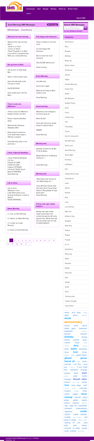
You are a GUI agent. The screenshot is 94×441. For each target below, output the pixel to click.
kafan (84, 376)
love (67, 31)
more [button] (28, 13)
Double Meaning (71, 84)
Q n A (67, 244)
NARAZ (84, 394)
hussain (67, 364)
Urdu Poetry (69, 306)
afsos (75, 315)
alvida (67, 318)
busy (85, 340)
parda (84, 400)
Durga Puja (69, 89)
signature (68, 411)
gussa (83, 358)
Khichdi (67, 192)
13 (8, 244)
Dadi (85, 343)
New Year (68, 225)
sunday (67, 417)
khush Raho (80, 379)
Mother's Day (70, 216)
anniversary (78, 31)
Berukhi (84, 334)
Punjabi (67, 240)
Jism (84, 373)
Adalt (85, 313)
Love (66, 202)
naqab (75, 394)
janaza (67, 373)
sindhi (83, 411)
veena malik (82, 420)
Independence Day (72, 174)
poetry (68, 403)
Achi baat (76, 312)
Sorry (67, 291)
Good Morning (26, 30)
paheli (75, 400)
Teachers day (70, 296)
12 (53, 240)
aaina (66, 312)
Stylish (67, 414)
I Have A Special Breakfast (18, 152)
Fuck (75, 352)
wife (75, 425)
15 (17, 244)
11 (49, 240)
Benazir (67, 334)
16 (21, 244)
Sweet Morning (13, 208)
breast (67, 340)
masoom (83, 388)
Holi (66, 169)
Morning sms (41, 143)
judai (75, 376)
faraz (66, 352)
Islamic (67, 188)
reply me (73, 406)
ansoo (67, 326)
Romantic (68, 273)
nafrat (66, 394)
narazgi (68, 397)
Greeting (68, 159)
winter (84, 425)
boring (84, 337)
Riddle (67, 268)
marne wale (69, 388)
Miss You (68, 211)
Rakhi (67, 258)
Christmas (68, 70)
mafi (85, 385)
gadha (66, 355)
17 (26, 244)
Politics (67, 235)
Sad (66, 277)
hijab (78, 361)
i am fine (77, 364)
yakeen (73, 431)
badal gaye (70, 328)
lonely (84, 382)
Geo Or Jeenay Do (72, 136)
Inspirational (69, 178)
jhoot (76, 373)
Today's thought (70, 301)
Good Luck (69, 145)
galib (72, 355)
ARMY (76, 326)
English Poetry (70, 103)
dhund (66, 346)
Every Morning (42, 76)
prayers (76, 403)
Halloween (68, 164)
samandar (82, 406)
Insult (67, 183)
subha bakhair (80, 414)
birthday (72, 31)
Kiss (66, 197)
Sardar (67, 282)
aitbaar (84, 315)
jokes (66, 376)
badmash (83, 328)
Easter (67, 93)
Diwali (67, 79)
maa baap (76, 385)
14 (12, 244)
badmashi (68, 331)
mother (78, 391)
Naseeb (78, 397)
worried (67, 428)
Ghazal (68, 358)
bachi (84, 326)
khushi (67, 382)
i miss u (72, 367)
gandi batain (81, 355)
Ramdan (68, 263)
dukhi (74, 349)
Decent (67, 75)
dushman (83, 349)
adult (66, 315)
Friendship (69, 126)
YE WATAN (81, 431)
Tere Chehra (77, 417)
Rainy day (68, 254)
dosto (85, 346)
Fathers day (69, 117)
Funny (67, 131)
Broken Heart (72, 9)
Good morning (42, 106)
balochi (84, 331)
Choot (77, 343)
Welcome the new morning (18, 36)
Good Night (69, 155)
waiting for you (72, 423)
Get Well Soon (70, 141)
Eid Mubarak (69, 98)
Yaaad (84, 428)
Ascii (39, 9)
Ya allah (76, 428)
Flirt (66, 122)
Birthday (54, 9)
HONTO (84, 361)
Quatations (69, 249)
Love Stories (69, 207)
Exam (67, 108)
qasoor (84, 403)
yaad (66, 431)
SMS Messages (13, 30)
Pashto (67, 230)
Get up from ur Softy (16, 64)
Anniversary (30, 9)
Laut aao (76, 382)
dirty (76, 345)
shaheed (68, 408)
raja (66, 406)
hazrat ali (69, 361)
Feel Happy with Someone (46, 36)
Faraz (67, 112)
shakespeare (81, 408)
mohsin (67, 391)
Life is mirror (12, 183)
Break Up (62, 9)
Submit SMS (80, 18)
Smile (67, 287)
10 (45, 240)
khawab (67, 379)
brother (76, 340)
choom (67, 343)
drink (66, 349)
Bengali (45, 9)
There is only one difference (14, 105)
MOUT (85, 391)
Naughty (68, 221)
